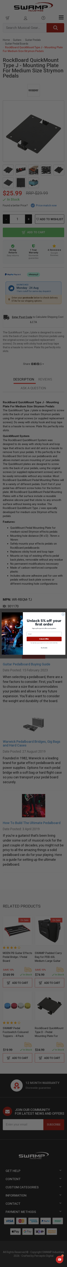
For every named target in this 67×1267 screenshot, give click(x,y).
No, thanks (44, 648)
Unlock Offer (44, 639)
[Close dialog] (63, 614)
